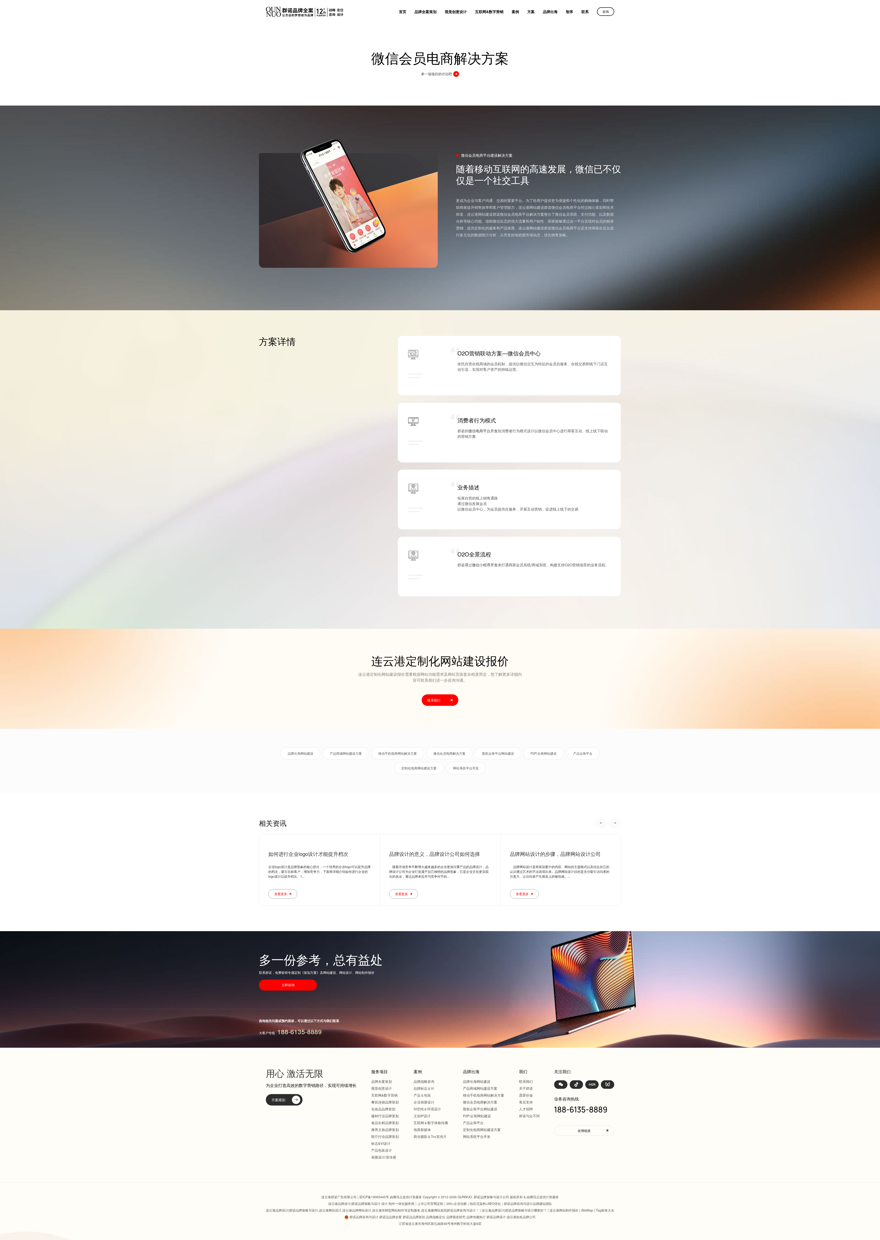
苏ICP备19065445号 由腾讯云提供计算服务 (390, 1197)
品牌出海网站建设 (300, 753)
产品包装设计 (381, 1150)
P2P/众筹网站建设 (544, 753)
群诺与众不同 (529, 1115)
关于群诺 (526, 1088)
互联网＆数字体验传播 (431, 1122)
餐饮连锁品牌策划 (385, 1102)
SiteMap (587, 1210)
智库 (569, 11)
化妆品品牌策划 (383, 1108)
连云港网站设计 (330, 1210)
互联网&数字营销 (489, 11)
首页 (402, 11)
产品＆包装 (422, 1095)
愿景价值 (526, 1095)
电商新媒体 (422, 1129)
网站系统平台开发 (466, 768)
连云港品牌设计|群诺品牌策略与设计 (290, 97)
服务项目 (379, 1071)
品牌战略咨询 (424, 1081)
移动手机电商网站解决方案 (397, 753)
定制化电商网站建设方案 (419, 768)
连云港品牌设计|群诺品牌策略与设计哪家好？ (514, 1210)
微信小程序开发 (485, 564)
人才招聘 (526, 1108)
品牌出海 (550, 11)
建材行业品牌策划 (385, 1115)
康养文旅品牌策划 (385, 1129)
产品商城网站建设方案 (346, 753)
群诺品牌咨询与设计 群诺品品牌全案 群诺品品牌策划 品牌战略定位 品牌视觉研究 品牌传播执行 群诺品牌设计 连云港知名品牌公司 (442, 1217)
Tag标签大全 (605, 1210)
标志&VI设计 (380, 1143)
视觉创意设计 (456, 11)
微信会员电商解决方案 (449, 753)
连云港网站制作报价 (564, 1210)
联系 (585, 11)
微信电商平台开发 (483, 430)
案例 (515, 11)
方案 (531, 11)
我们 (523, 1071)
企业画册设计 (424, 1102)
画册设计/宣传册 (383, 1157)
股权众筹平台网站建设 (498, 753)
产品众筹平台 (582, 753)
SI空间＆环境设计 (427, 1108)
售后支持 (526, 1102)
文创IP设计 (422, 1115)
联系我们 (526, 1081)
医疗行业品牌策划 (385, 1136)
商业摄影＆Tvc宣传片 (430, 1136)
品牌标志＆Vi (424, 1088)
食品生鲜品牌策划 (385, 1122)
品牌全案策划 (426, 11)
